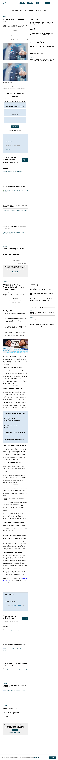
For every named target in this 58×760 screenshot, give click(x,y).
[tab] (6, 258)
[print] (27, 39)
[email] (19, 39)
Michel (4, 16)
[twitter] (15, 39)
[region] (15, 261)
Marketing (5, 281)
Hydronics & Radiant (29, 10)
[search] (6, 3)
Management (15, 10)
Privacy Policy (36, 757)
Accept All (52, 757)
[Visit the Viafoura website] (24, 263)
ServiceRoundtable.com (16, 147)
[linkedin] (13, 39)
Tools (44, 10)
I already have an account (15, 130)
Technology (38, 10)
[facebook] (11, 39)
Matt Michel (15, 30)
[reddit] (17, 39)
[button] (3, 3)
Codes (21, 10)
